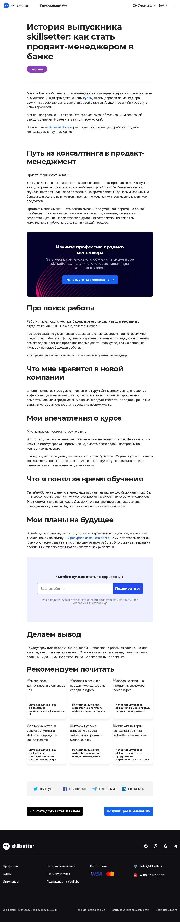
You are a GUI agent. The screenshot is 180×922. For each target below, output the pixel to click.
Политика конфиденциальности (130, 909)
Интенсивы (10, 881)
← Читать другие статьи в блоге (54, 811)
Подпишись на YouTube (62, 881)
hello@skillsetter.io (151, 866)
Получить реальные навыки (129, 811)
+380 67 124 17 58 (152, 875)
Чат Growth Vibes (58, 874)
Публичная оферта (166, 909)
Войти (163, 5)
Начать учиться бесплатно (87, 280)
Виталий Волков (61, 127)
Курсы (7, 874)
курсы (87, 98)
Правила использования (90, 909)
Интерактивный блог (54, 5)
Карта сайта (98, 866)
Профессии (10, 866)
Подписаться (128, 588)
